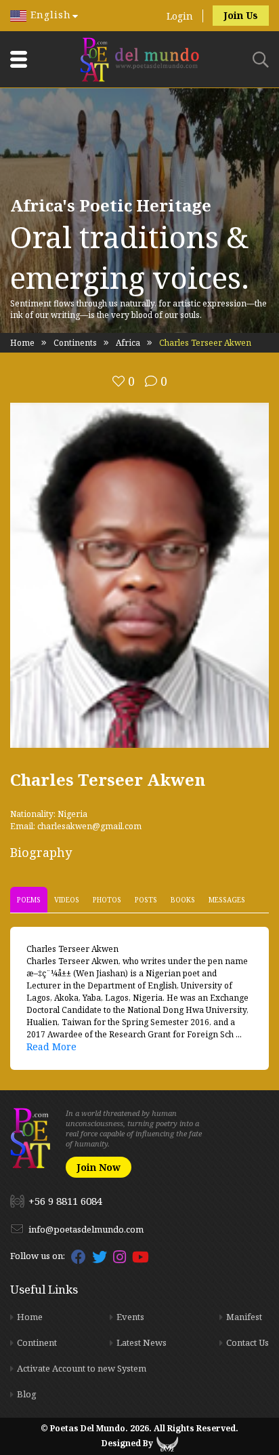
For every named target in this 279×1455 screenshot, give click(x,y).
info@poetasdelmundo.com (86, 1229)
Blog (27, 1394)
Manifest (244, 1317)
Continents (75, 342)
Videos (66, 899)
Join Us (240, 15)
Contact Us (247, 1342)
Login (180, 15)
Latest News (141, 1342)
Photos (107, 899)
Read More (51, 1046)
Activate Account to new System (81, 1368)
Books (183, 899)
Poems (29, 899)
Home (22, 342)
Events (130, 1317)
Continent (37, 1342)
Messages (227, 899)
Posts (146, 899)
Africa (128, 342)
